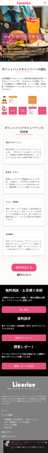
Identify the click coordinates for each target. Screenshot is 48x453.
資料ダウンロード (24, 274)
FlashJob (8, 427)
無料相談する (24, 267)
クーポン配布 (24, 422)
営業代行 (13, 422)
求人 (6, 422)
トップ (4, 410)
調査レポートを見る (24, 366)
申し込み (24, 309)
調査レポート (7, 432)
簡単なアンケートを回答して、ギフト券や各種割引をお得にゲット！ (28, 443)
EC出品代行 (18, 419)
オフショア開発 (10, 425)
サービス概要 (7, 415)
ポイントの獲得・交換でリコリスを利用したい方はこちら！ (28, 448)
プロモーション (31, 419)
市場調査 (7, 419)
